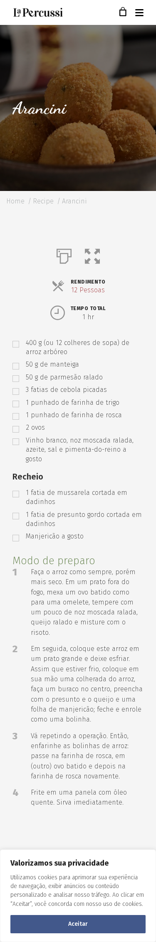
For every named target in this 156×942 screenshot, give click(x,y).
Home (15, 201)
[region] (78, 895)
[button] (92, 254)
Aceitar (78, 923)
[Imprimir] (64, 254)
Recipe (43, 201)
